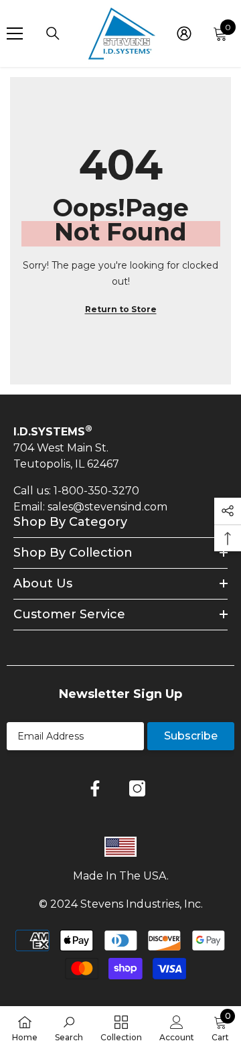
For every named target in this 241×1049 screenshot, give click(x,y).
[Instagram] (137, 788)
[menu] (15, 33)
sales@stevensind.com (107, 506)
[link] (69, 1027)
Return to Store (121, 309)
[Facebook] (95, 788)
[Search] (53, 33)
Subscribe (191, 735)
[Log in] (184, 33)
